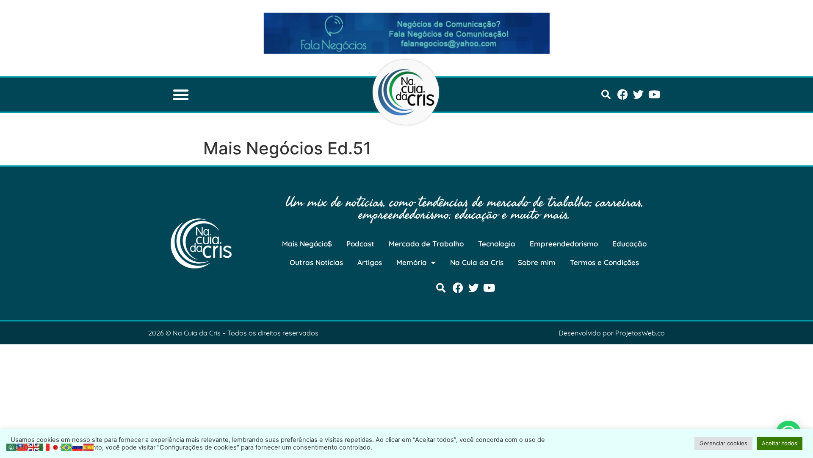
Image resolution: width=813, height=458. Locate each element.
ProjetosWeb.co (640, 333)
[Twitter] (638, 94)
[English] (33, 446)
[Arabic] (11, 446)
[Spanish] (88, 446)
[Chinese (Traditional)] (22, 446)
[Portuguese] (66, 446)
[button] (181, 94)
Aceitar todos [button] (779, 443)
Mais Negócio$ (307, 243)
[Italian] (44, 446)
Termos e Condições (604, 262)
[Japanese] (55, 446)
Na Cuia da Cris (476, 262)
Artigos (369, 262)
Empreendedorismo (564, 243)
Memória (411, 262)
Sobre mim (537, 262)
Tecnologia (496, 243)
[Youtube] (654, 94)
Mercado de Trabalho (426, 243)
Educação (629, 243)
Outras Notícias (316, 262)
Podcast (360, 243)
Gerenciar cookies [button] (723, 443)
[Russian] (77, 446)
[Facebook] (622, 94)
